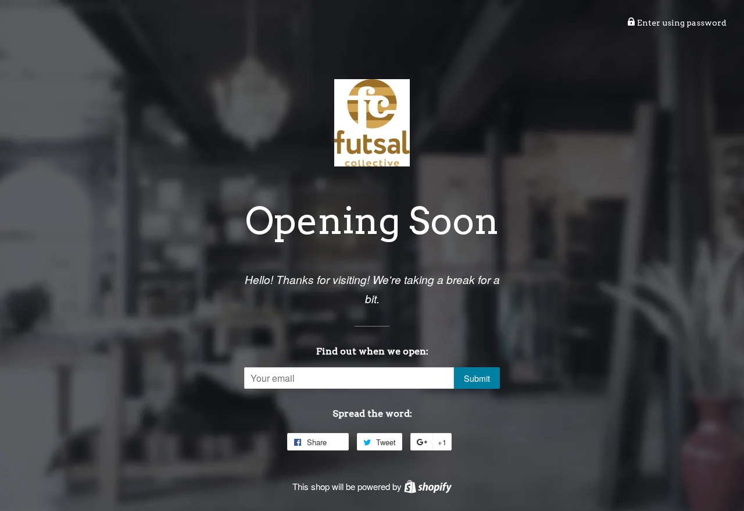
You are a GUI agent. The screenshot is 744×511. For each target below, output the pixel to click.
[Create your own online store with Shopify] (428, 486)
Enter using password (681, 22)
